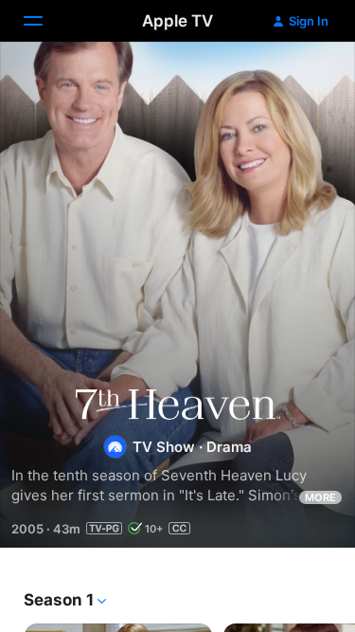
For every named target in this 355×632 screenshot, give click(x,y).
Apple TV (177, 20)
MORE (320, 497)
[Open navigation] (44, 21)
